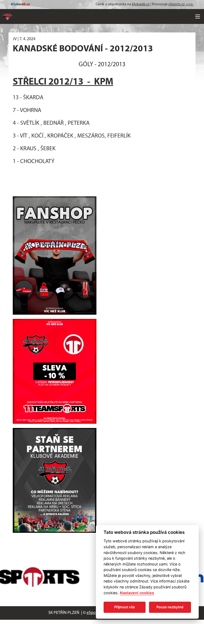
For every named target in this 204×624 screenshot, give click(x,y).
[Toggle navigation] (197, 16)
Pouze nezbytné (170, 607)
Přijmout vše (124, 607)
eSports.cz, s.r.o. (180, 4)
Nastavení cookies (137, 592)
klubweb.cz (141, 4)
